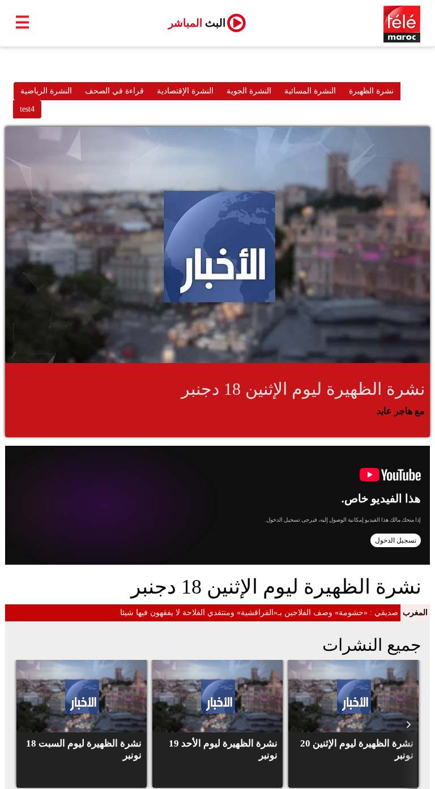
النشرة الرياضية (46, 91)
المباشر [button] (196, 23)
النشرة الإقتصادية (185, 91)
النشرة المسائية (310, 91)
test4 (27, 109)
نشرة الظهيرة (371, 91)
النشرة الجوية (249, 91)
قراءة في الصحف (114, 91)
